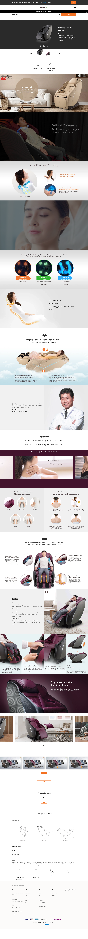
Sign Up (50, 875)
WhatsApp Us (36, 875)
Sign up (51, 11)
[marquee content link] (31, 763)
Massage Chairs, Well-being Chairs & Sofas (16, 885)
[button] (43, 745)
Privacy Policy (44, 2)
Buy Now (68, 14)
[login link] (80, 7)
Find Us (69, 875)
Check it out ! (44, 773)
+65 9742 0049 (35, 877)
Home (12, 885)
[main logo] (44, 7)
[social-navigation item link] (66, 890)
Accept (73, 2)
